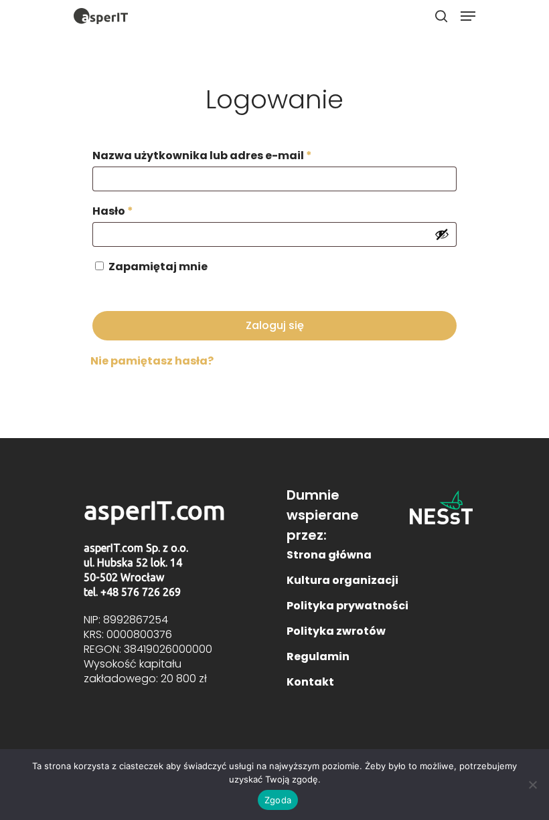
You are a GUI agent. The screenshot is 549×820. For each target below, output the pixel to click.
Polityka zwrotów (336, 631)
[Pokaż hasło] (442, 234)
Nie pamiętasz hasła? (152, 361)
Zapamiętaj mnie (158, 266)
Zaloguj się (275, 325)
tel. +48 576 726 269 (132, 592)
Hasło (112, 211)
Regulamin (318, 656)
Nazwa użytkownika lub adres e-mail (202, 155)
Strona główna (329, 554)
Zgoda (277, 800)
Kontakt (310, 682)
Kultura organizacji (342, 580)
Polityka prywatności (347, 605)
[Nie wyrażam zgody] (532, 784)
